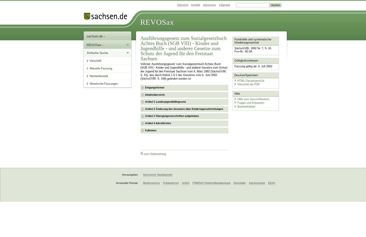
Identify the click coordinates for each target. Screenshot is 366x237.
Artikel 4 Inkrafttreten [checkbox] (158, 123)
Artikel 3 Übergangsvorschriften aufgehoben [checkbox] (172, 116)
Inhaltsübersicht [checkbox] (155, 94)
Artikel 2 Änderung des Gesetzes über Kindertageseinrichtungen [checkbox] (184, 109)
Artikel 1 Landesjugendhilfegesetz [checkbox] (165, 101)
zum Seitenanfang (155, 154)
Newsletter (240, 183)
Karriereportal (257, 183)
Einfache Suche (97, 53)
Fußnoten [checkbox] (150, 130)
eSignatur (224, 5)
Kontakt (195, 5)
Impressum (209, 5)
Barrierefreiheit (246, 106)
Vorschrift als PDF (248, 84)
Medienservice (151, 183)
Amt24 (185, 183)
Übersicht (182, 5)
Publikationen (171, 183)
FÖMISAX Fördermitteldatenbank (211, 183)
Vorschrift (95, 60)
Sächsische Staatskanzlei (157, 174)
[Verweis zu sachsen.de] (107, 16)
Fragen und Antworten (250, 102)
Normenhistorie (99, 76)
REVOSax (157, 22)
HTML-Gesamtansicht (250, 80)
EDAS (271, 183)
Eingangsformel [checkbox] (154, 87)
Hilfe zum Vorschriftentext (253, 99)
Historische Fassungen (104, 83)
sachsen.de (95, 36)
